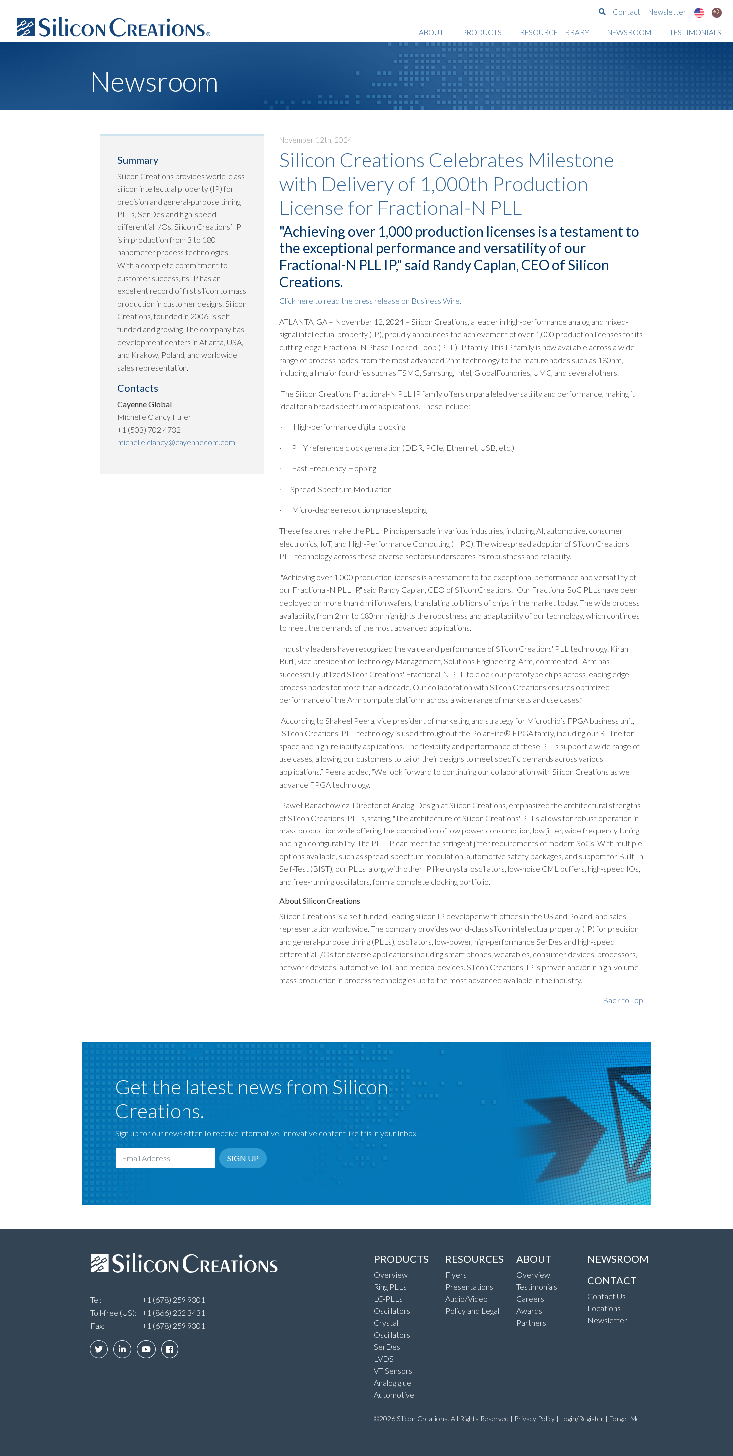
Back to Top (623, 1000)
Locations (604, 1308)
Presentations (469, 1286)
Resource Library (554, 32)
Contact (626, 11)
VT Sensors (393, 1370)
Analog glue (392, 1382)
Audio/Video (466, 1298)
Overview (391, 1274)
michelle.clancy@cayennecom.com (176, 442)
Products (482, 32)
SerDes (387, 1346)
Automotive (394, 1394)
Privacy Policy (534, 1418)
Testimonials (695, 32)
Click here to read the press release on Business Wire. (370, 300)
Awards (529, 1310)
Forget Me (624, 1418)
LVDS (384, 1358)
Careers (530, 1298)
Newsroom (629, 32)
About (431, 32)
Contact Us (606, 1296)
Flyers (456, 1274)
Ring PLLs (390, 1286)
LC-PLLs (388, 1298)
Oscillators (392, 1310)
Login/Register (582, 1418)
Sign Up (243, 1158)
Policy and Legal (472, 1310)
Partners (531, 1322)
